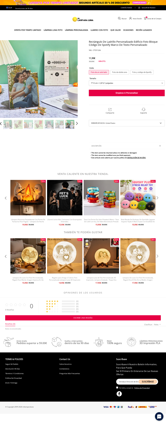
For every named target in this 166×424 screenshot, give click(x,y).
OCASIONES (128, 30)
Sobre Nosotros (65, 364)
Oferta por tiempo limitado (27, 30)
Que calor (115, 30)
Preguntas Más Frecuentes (69, 373)
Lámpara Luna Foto (53, 30)
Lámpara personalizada (76, 30)
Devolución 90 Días (12, 369)
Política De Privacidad (13, 378)
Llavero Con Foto (99, 30)
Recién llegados (144, 30)
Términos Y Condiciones (14, 373)
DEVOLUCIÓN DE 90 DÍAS (136, 158)
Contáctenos (126, 8)
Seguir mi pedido (148, 8)
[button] (6, 79)
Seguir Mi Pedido (11, 364)
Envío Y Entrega (11, 383)
